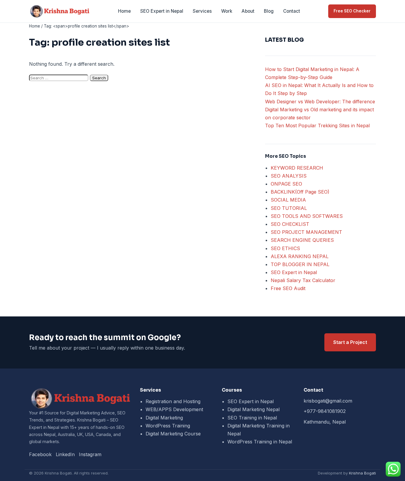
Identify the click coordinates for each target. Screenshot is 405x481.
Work (226, 11)
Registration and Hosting (173, 401)
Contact (291, 11)
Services (202, 11)
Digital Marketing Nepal (253, 409)
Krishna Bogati (362, 473)
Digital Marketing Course (173, 434)
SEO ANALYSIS (289, 176)
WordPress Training (168, 426)
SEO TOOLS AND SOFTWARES (307, 216)
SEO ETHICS (285, 248)
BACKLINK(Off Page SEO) (300, 192)
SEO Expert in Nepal (161, 11)
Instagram (90, 454)
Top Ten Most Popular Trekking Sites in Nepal (317, 125)
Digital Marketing (164, 418)
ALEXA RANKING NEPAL (300, 256)
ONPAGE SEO (286, 184)
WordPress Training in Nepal (259, 442)
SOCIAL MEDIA (288, 200)
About (248, 11)
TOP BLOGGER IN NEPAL (300, 264)
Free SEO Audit (288, 288)
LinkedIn (65, 454)
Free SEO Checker (352, 11)
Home (124, 11)
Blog (269, 11)
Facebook (40, 454)
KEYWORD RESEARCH (297, 168)
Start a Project (350, 342)
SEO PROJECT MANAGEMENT (306, 232)
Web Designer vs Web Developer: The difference (320, 101)
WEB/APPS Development (174, 409)
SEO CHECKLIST (290, 224)
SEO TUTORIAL (289, 208)
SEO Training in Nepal (252, 418)
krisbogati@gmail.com (328, 401)
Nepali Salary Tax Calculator (303, 280)
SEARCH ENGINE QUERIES (302, 240)
